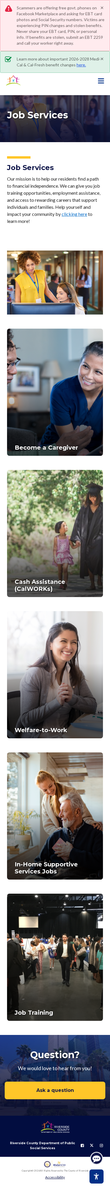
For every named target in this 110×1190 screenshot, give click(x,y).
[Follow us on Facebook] (82, 1146)
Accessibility (55, 1177)
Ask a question (55, 1090)
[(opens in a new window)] (55, 1164)
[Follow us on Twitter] (92, 1146)
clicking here (74, 214)
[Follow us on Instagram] (101, 1146)
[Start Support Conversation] (96, 1158)
